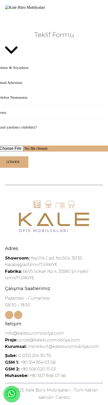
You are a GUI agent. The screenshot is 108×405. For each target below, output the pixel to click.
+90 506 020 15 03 (38, 369)
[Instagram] (18, 315)
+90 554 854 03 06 (38, 362)
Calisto (63, 397)
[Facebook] (9, 315)
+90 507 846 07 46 (47, 375)
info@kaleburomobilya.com (34, 333)
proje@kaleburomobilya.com (42, 340)
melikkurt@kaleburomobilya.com (52, 346)
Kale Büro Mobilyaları (48, 390)
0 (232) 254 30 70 (28, 355)
